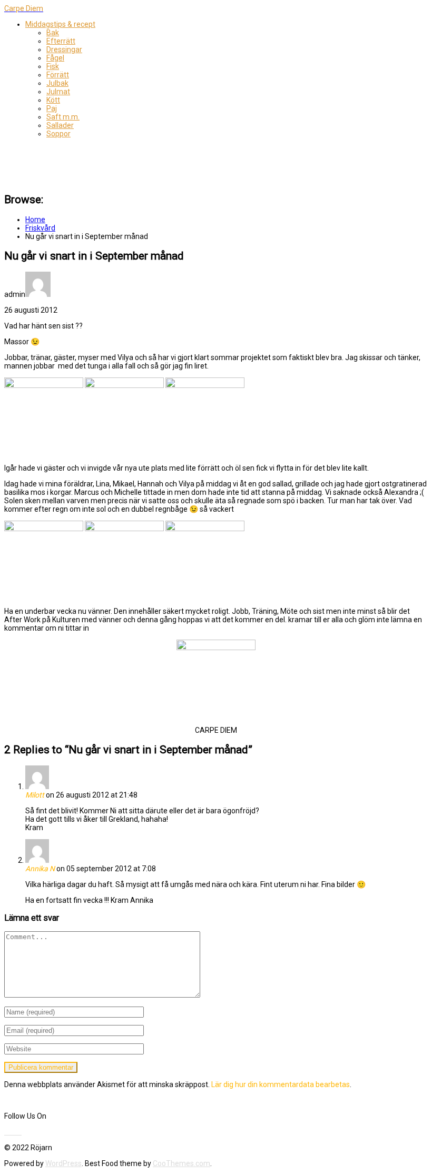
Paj (51, 108)
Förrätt (57, 75)
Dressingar (64, 49)
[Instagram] (21, 1132)
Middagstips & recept (60, 24)
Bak (52, 32)
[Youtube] (12, 1132)
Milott (34, 795)
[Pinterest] (15, 1132)
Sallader (60, 125)
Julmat (58, 91)
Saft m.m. (63, 117)
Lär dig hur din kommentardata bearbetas (280, 1084)
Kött (53, 100)
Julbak (57, 83)
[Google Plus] (18, 1132)
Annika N (40, 868)
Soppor (58, 134)
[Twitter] (9, 1132)
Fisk (52, 66)
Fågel (55, 58)
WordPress (63, 1163)
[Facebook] (5, 1132)
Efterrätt (60, 41)
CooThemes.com (181, 1163)
